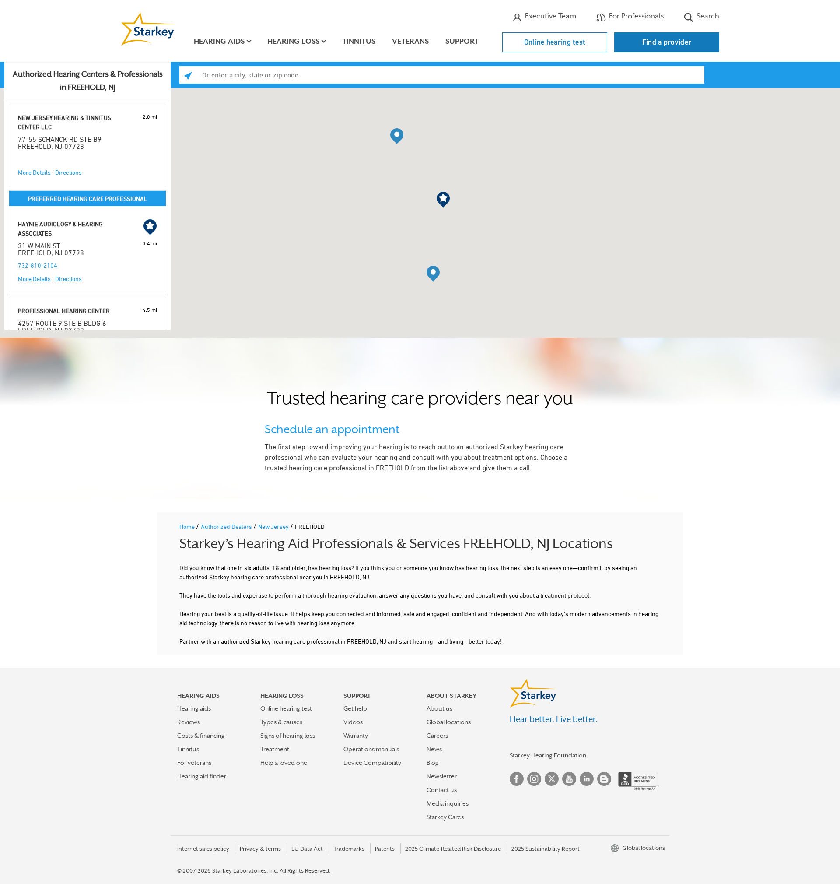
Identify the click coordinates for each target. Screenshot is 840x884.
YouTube (569, 779)
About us (439, 708)
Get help (355, 708)
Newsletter (442, 776)
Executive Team (549, 16)
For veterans (194, 762)
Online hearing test (555, 42)
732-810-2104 (37, 265)
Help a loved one (283, 762)
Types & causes (281, 722)
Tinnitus (358, 41)
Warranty (355, 735)
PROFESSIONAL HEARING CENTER (64, 310)
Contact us (442, 789)
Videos (353, 722)
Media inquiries (448, 803)
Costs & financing (201, 735)
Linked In (587, 779)
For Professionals (635, 16)
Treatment (274, 749)
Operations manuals (371, 749)
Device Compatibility (372, 762)
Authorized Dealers (227, 526)
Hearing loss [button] (293, 41)
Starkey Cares (445, 817)
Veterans (410, 41)
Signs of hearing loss (287, 735)
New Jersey (274, 526)
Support (462, 41)
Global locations (449, 722)
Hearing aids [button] (219, 41)
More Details (34, 172)
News (434, 749)
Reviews (188, 722)
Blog (433, 762)
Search (707, 16)
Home (187, 526)
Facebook (517, 779)
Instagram (534, 779)
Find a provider (667, 42)
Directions (68, 172)
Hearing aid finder (201, 776)
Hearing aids (194, 708)
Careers (437, 735)
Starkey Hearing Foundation (548, 755)
